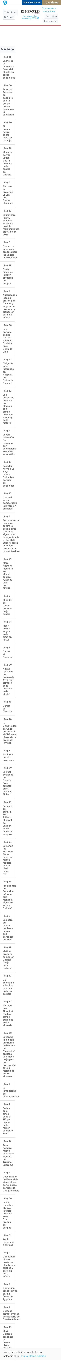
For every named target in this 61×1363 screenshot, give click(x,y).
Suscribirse (51, 16)
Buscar (9, 17)
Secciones (11, 12)
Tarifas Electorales (32, 2)
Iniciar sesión (50, 21)
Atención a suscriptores (49, 10)
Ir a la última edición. (34, 1356)
